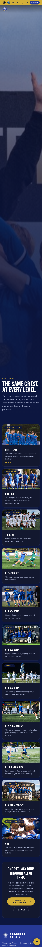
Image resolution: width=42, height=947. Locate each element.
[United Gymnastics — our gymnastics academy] (9, 2)
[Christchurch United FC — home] (4, 9)
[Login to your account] (27, 2)
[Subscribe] (13, 2)
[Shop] (22, 2)
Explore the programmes (19, 901)
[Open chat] (36, 941)
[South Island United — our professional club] (4, 2)
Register (34, 2)
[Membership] (18, 2)
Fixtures (21, 910)
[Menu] (38, 9)
